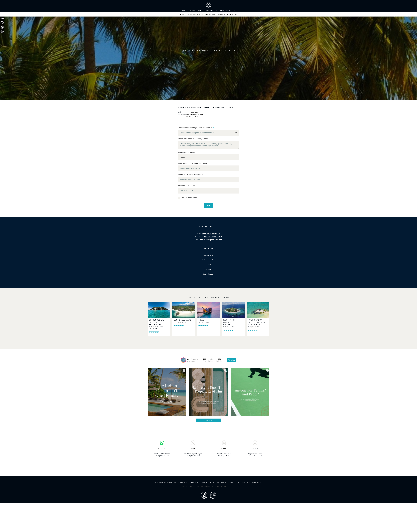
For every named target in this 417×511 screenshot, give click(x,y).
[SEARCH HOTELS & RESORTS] (2, 27)
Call (193, 449)
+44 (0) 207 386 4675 (190, 112)
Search (200, 10)
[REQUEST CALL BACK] (2, 31)
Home (182, 14)
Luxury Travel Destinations (208, 5)
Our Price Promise (213, 495)
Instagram (215, 470)
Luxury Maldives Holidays (210, 482)
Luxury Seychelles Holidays (165, 482)
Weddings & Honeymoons (227, 14)
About (231, 482)
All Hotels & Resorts (195, 14)
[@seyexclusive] (183, 360)
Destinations (210, 14)
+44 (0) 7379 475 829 (194, 114)
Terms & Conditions (243, 482)
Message (162, 449)
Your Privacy (257, 482)
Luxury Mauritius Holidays (188, 482)
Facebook (208, 470)
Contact (224, 482)
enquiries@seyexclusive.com (193, 117)
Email (224, 449)
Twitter (202, 470)
